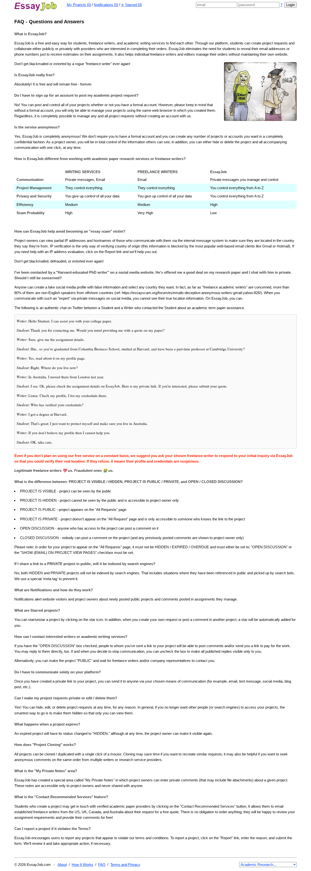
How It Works (82, 865)
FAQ (101, 865)
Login (290, 5)
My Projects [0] (79, 5)
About (62, 865)
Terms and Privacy (125, 865)
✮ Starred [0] (131, 5)
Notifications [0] (106, 5)
